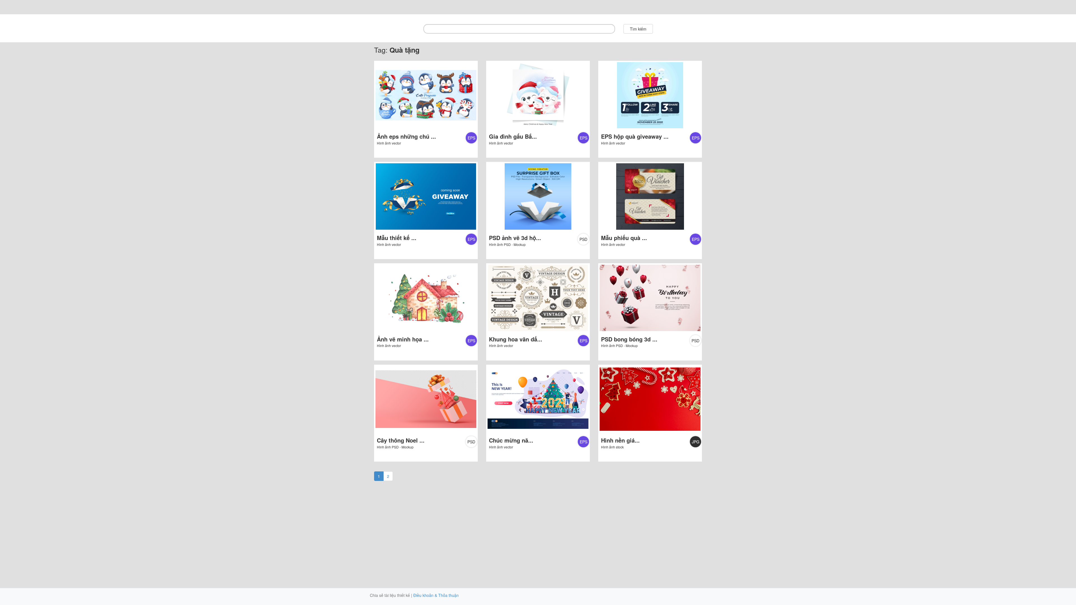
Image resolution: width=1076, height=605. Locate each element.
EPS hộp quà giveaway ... (635, 136)
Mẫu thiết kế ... (396, 238)
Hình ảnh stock (612, 447)
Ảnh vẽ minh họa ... (403, 339)
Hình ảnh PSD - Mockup (507, 244)
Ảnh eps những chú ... (406, 136)
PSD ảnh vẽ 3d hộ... (515, 238)
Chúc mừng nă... (511, 440)
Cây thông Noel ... (401, 440)
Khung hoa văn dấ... (515, 339)
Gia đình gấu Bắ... (513, 136)
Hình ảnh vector (389, 143)
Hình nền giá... (620, 440)
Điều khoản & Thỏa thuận (436, 595)
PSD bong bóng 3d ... (629, 339)
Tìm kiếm (638, 29)
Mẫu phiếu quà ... (624, 238)
